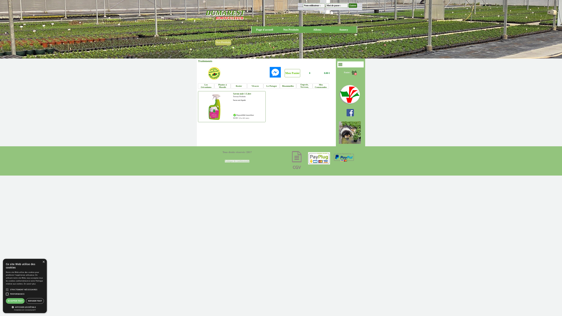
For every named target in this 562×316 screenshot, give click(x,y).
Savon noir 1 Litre (242, 93)
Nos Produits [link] (223, 42)
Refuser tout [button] (35, 301)
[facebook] (350, 112)
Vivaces (255, 86)
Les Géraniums (206, 86)
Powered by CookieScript (25, 310)
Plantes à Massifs (222, 86)
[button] (275, 72)
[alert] (25, 286)
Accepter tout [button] (15, 301)
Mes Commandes (321, 86)
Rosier (239, 86)
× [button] (43, 262)
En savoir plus (30, 283)
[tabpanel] (237, 161)
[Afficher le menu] (340, 64)
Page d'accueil (264, 29)
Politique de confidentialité (237, 161)
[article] (232, 106)
